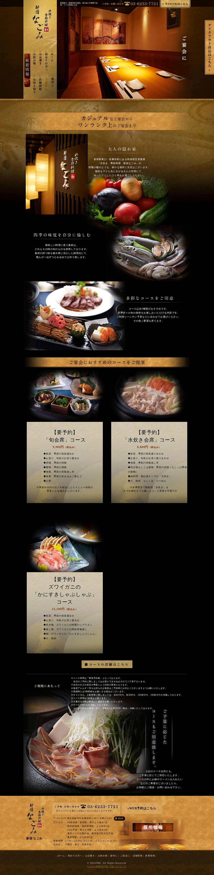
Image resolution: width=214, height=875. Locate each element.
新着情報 (150, 855)
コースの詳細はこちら (109, 664)
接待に (114, 855)
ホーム (61, 855)
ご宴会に (125, 855)
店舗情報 (138, 855)
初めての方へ (75, 855)
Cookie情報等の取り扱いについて (106, 866)
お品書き (90, 855)
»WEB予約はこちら (142, 808)
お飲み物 (103, 855)
